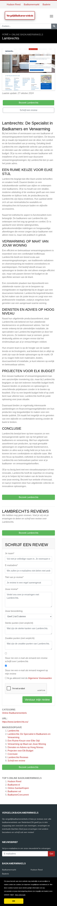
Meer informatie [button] (20, 895)
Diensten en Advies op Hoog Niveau (25, 747)
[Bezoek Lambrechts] (28, 70)
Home (5, 34)
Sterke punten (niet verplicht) (19, 623)
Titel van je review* (14, 577)
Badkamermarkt (31, 4)
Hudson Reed (13, 4)
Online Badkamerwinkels (27, 34)
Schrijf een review (16, 760)
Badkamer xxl (14, 791)
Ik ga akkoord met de (29, 678)
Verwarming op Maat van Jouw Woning (27, 744)
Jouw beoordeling (14, 611)
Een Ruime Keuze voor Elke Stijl (24, 740)
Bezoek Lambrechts (28, 767)
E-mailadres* (11, 565)
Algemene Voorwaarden (40, 678)
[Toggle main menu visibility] (52, 16)
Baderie (46, 4)
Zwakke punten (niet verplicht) (19, 638)
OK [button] (13, 901)
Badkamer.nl (14, 785)
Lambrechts (13, 731)
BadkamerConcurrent (18, 795)
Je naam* (9, 553)
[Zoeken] (54, 26)
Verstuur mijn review (37, 699)
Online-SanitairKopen (18, 788)
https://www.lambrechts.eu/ (15, 722)
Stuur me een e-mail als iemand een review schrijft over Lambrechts (26, 660)
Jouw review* (11, 589)
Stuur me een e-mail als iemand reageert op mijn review (26, 672)
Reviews (18, 757)
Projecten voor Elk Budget (20, 750)
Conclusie (13, 754)
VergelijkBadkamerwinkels (20, 15)
